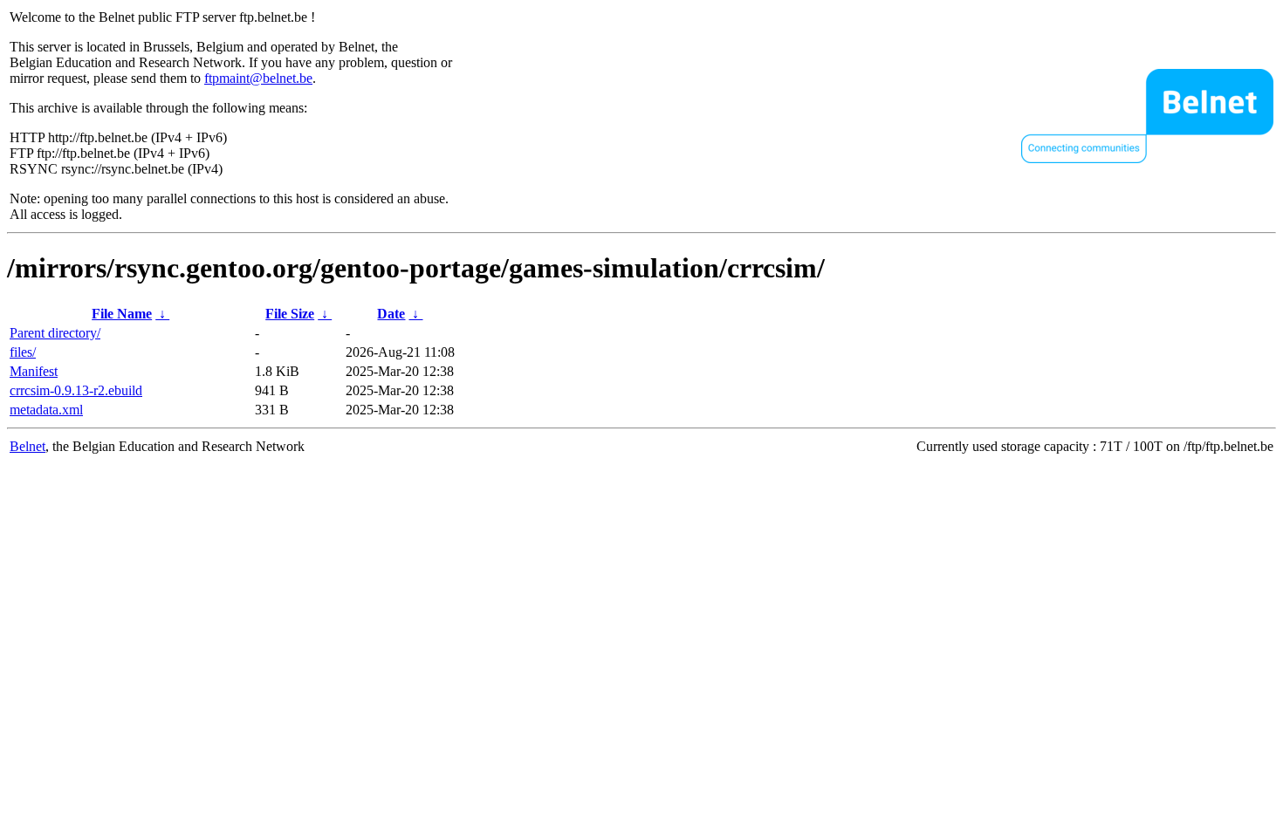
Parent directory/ (55, 332)
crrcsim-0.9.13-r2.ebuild (76, 390)
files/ (23, 352)
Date (391, 313)
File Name (122, 313)
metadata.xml (46, 409)
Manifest (34, 371)
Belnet (27, 446)
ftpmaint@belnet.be (258, 78)
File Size (289, 313)
